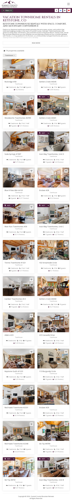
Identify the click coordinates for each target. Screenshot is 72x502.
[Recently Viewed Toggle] (64, 10)
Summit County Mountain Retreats (42, 496)
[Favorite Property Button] (31, 62)
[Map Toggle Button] (60, 10)
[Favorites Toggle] (69, 10)
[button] (5, 69)
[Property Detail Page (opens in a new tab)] (19, 69)
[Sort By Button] (56, 10)
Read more (36, 43)
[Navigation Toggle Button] (68, 4)
